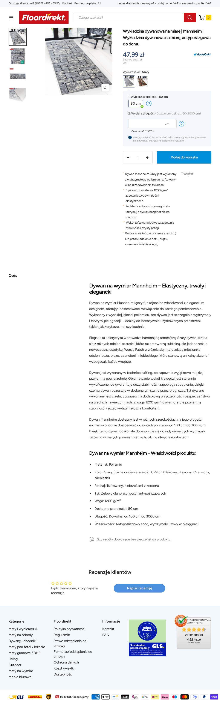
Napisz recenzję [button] (139, 588)
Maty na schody (21, 635)
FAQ (105, 635)
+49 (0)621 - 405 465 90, (44, 3)
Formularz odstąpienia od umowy (73, 654)
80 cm (136, 103)
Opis (13, 275)
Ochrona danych (66, 662)
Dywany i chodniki (23, 641)
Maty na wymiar (21, 671)
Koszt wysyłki (64, 668)
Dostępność (63, 674)
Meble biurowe (20, 677)
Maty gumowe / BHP (24, 653)
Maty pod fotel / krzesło (27, 647)
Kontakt (67, 3)
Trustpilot (187, 173)
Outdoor (15, 665)
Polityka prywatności (69, 629)
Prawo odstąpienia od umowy (70, 643)
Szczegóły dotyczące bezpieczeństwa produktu (134, 539)
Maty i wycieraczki (23, 629)
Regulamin (62, 635)
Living (13, 659)
